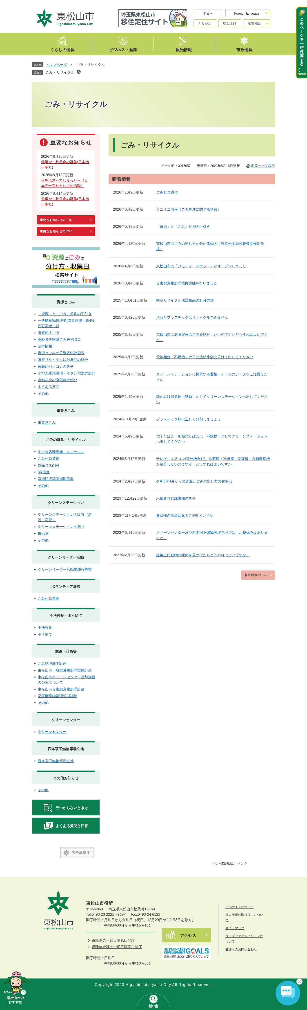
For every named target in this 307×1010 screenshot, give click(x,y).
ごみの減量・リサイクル (66, 440)
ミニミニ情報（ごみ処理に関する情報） (188, 209)
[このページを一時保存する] (301, 43)
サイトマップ (234, 928)
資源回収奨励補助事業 (56, 479)
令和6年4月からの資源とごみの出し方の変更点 (194, 481)
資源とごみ (66, 302)
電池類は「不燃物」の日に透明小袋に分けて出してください (204, 357)
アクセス (188, 935)
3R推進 (44, 472)
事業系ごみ (66, 411)
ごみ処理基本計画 (52, 663)
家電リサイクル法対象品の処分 (63, 360)
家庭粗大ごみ (48, 333)
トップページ (56, 65)
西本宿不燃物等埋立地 (66, 749)
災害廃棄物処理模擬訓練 (57, 696)
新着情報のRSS (256, 575)
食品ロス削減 (48, 465)
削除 (79, 72)
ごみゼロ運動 (48, 598)
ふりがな (204, 23)
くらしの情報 (62, 49)
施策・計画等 (66, 651)
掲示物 (43, 533)
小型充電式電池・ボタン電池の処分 (66, 373)
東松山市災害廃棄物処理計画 (61, 689)
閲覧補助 (254, 23)
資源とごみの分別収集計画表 (61, 353)
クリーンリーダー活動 (66, 557)
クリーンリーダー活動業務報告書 (65, 569)
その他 (43, 393)
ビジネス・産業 (123, 49)
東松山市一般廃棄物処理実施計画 (65, 670)
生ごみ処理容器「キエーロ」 (61, 452)
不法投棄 (45, 627)
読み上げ (229, 23)
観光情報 (184, 49)
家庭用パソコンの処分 (56, 366)
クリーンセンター (65, 720)
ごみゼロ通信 (167, 192)
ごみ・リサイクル (60, 72)
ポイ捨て (45, 634)
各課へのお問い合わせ (241, 949)
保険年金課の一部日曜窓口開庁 (117, 947)
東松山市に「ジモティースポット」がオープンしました (201, 266)
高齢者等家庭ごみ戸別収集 (59, 339)
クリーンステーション (66, 503)
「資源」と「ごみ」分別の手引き (183, 226)
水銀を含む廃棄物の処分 (176, 498)
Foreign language (246, 13)
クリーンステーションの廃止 (61, 527)
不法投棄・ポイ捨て (66, 616)
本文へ (208, 13)
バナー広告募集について (228, 863)
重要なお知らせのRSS (56, 231)
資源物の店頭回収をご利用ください (185, 515)
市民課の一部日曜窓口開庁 (113, 940)
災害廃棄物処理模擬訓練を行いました (186, 283)
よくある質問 (48, 387)
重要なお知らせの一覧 (56, 220)
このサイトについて (239, 907)
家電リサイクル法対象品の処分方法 (185, 300)
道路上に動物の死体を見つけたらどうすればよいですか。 (203, 555)
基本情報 (45, 346)
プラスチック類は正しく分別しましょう (188, 419)
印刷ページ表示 (263, 166)
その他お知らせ (65, 778)
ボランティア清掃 (65, 586)
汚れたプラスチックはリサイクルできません (192, 317)
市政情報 (244, 49)
